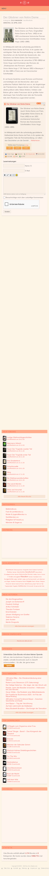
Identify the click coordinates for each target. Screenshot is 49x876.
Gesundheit (38, 572)
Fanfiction (40, 569)
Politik (24, 581)
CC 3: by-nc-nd (30, 154)
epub (17, 148)
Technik (39, 584)
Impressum (33, 868)
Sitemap (24, 868)
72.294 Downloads (13, 728)
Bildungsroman (18, 569)
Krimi (40, 577)
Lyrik (38, 579)
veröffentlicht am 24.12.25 (15, 439)
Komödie (35, 577)
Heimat (16, 574)
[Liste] (13, 175)
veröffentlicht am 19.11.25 (15, 468)
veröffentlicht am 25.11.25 (15, 451)
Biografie (25, 569)
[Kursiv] (7, 175)
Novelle (13, 581)
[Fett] (4, 175)
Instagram (42, 8)
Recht (33, 581)
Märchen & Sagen (14, 522)
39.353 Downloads (13, 770)
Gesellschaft (30, 572)
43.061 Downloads (13, 764)
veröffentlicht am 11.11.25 (15, 486)
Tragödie (15, 586)
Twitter (35, 8)
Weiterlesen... (36, 140)
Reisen (38, 581)
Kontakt (15, 868)
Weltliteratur (22, 586)
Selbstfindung (29, 584)
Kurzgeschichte (8, 579)
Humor (43, 574)
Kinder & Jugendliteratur (16, 514)
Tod (42, 584)
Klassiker (24, 576)
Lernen (20, 579)
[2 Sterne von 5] (38, 103)
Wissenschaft (38, 586)
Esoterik (34, 569)
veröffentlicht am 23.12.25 (15, 445)
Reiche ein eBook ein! (24, 641)
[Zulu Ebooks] (24, 3)
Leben (15, 579)
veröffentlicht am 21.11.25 (15, 463)
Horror (39, 574)
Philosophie (18, 581)
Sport (34, 584)
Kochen (31, 577)
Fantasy (9, 572)
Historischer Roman (26, 574)
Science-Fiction (19, 584)
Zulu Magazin (16, 20)
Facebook (39, 8)
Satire (13, 584)
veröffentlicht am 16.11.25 (15, 480)
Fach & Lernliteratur (14, 512)
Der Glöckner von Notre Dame (21, 17)
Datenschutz (45, 868)
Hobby (35, 574)
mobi (26, 148)
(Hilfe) (26, 145)
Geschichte (21, 572)
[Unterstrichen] (10, 175)
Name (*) (28, 166)
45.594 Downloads (13, 758)
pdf (10, 148)
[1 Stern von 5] (37, 103)
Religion (42, 581)
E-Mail (27, 171)
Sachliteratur (12, 517)
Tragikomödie (8, 586)
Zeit (43, 586)
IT (8, 577)
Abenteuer (9, 569)
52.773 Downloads (13, 735)
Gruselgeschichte (9, 574)
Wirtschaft (30, 586)
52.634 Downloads (13, 741)
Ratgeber (29, 581)
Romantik (8, 584)
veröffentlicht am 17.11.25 (15, 474)
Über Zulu (7, 868)
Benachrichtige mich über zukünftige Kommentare (24, 197)
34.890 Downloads (13, 781)
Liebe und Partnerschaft (29, 579)
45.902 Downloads (13, 752)
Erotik (30, 569)
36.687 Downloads (13, 776)
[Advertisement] (24, 322)
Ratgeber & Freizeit (15, 520)
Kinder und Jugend (14, 577)
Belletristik (11, 509)
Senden (7, 212)
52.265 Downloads (13, 747)
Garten (14, 572)
